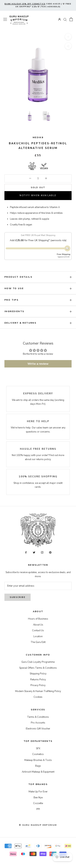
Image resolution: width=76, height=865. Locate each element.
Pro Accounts (38, 722)
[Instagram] (42, 552)
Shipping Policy (38, 673)
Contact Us (38, 630)
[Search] (65, 19)
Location (38, 636)
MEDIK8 (38, 137)
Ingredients (14, 311)
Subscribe (17, 597)
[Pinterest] (50, 552)
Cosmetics (38, 754)
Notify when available (38, 195)
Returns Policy (38, 679)
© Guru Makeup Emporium (38, 825)
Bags (38, 766)
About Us (38, 624)
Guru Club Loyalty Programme (38, 662)
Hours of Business (38, 619)
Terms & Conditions (38, 717)
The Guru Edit (38, 642)
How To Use (14, 288)
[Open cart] (71, 19)
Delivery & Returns (20, 322)
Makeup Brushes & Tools (38, 760)
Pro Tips (11, 299)
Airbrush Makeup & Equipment (38, 771)
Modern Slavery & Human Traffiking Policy (38, 691)
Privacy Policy (38, 685)
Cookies (38, 697)
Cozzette (38, 803)
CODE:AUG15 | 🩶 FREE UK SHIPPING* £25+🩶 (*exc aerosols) (38, 5)
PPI (38, 809)
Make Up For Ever (38, 791)
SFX (38, 748)
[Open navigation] (5, 19)
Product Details (18, 276)
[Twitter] (34, 552)
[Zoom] (68, 37)
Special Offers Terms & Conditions (38, 668)
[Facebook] (26, 552)
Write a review (38, 364)
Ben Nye (38, 797)
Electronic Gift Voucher (38, 728)
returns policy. (43, 459)
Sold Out (38, 187)
